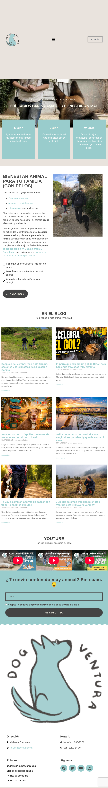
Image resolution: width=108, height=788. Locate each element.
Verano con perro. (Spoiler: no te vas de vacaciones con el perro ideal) (25, 436)
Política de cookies (16, 780)
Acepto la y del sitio (43, 604)
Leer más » (5, 391)
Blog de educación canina (20, 771)
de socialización (20, 203)
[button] (53, 39)
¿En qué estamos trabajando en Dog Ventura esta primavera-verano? (78, 503)
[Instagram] (89, 768)
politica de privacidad (32, 604)
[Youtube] (81, 768)
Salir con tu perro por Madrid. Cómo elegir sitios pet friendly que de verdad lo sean (80, 437)
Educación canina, (18, 198)
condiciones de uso (58, 604)
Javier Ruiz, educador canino (21, 766)
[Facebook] (63, 768)
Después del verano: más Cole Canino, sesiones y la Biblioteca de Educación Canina (24, 367)
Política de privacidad (17, 776)
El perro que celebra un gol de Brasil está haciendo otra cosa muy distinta (81, 366)
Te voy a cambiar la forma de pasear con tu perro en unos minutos (25, 503)
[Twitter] (72, 768)
